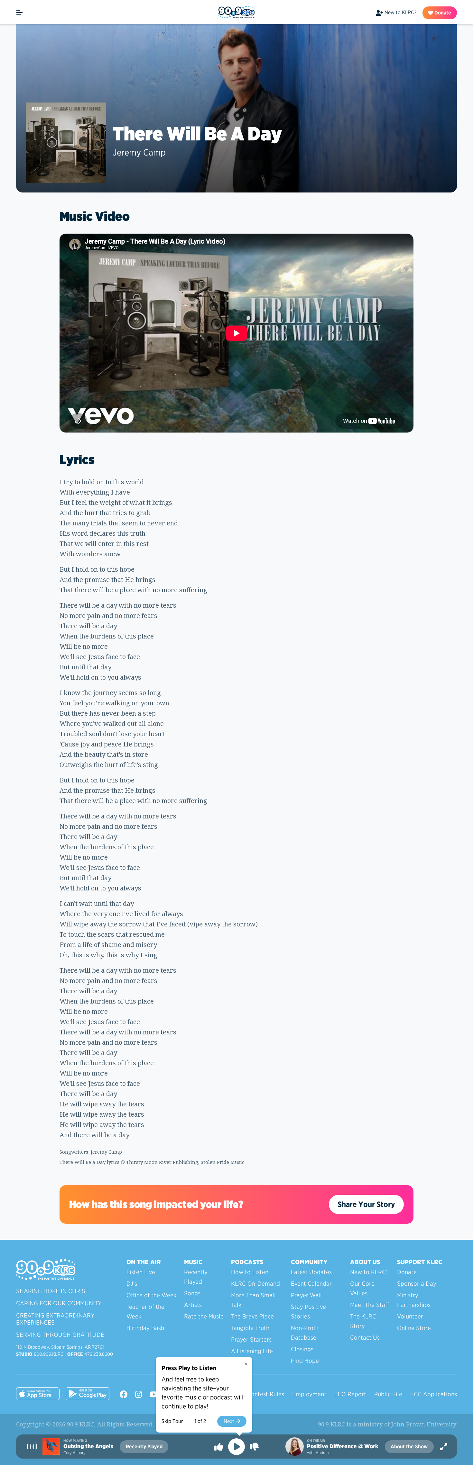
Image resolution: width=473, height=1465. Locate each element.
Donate (442, 13)
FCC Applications (433, 1394)
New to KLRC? (400, 12)
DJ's (131, 1283)
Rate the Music (203, 1316)
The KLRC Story (363, 1321)
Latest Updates (311, 1272)
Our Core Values (362, 1288)
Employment (309, 1394)
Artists (193, 1304)
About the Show (409, 1446)
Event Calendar (311, 1283)
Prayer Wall (306, 1295)
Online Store (414, 1328)
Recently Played (196, 1277)
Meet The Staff (369, 1304)
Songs (192, 1293)
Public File (388, 1394)
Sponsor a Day (416, 1283)
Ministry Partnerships (414, 1300)
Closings (302, 1349)
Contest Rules (265, 1394)
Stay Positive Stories (308, 1311)
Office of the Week (151, 1295)
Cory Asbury (74, 1452)
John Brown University (423, 1424)
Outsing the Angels (88, 1446)
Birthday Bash (145, 1328)
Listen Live (140, 1272)
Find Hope (305, 1360)
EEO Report (350, 1394)
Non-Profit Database (305, 1333)
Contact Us (365, 1337)
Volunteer (410, 1316)
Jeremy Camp (139, 152)
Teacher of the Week (145, 1311)
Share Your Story (366, 1204)
